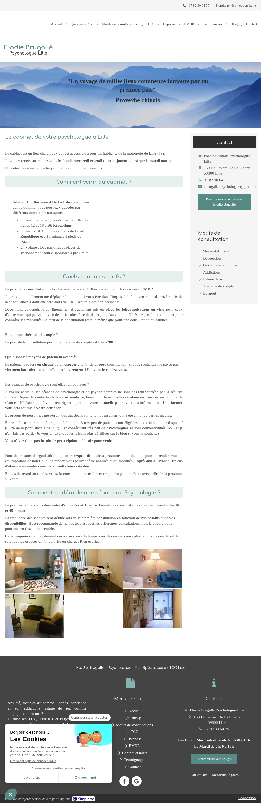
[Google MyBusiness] (137, 781)
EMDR (147, 289)
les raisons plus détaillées (89, 433)
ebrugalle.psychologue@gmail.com (232, 186)
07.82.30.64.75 (216, 180)
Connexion (247, 798)
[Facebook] (124, 781)
